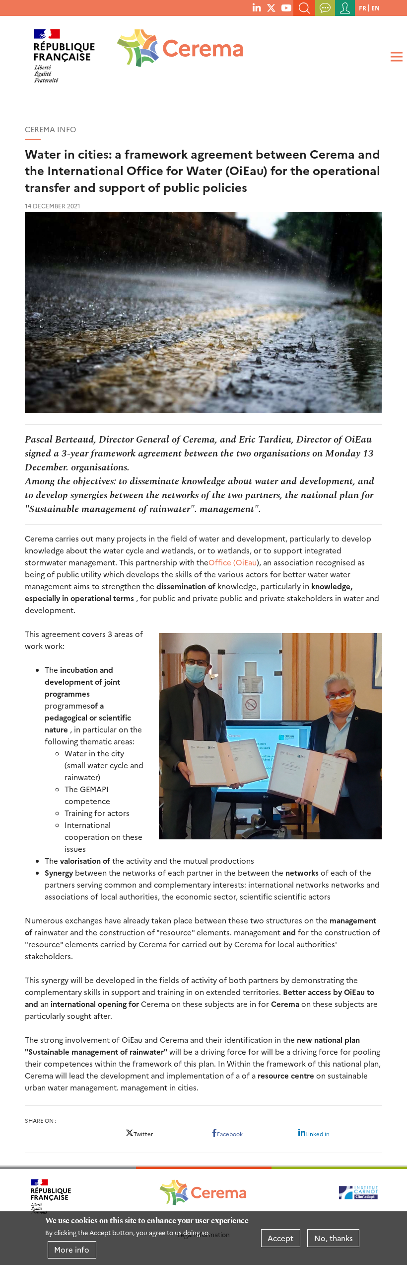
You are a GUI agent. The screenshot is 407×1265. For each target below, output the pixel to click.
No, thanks (333, 1238)
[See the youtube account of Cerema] (286, 7)
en (375, 7)
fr (362, 7)
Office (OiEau (232, 562)
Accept (280, 1238)
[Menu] (395, 57)
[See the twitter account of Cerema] (271, 7)
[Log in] (345, 8)
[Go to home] (174, 52)
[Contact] (325, 8)
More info (71, 1249)
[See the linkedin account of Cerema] (257, 7)
